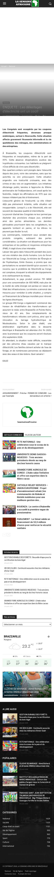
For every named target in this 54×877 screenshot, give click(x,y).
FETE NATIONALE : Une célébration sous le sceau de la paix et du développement (32, 444)
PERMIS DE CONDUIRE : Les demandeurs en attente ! (39, 394)
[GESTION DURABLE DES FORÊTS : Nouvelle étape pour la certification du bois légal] (10, 718)
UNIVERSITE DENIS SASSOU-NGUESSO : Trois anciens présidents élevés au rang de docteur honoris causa (26, 591)
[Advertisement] (27, 35)
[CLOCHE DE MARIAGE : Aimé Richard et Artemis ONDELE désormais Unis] (10, 767)
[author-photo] (27, 418)
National (12, 66)
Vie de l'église (9, 685)
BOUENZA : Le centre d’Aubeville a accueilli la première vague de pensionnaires (33, 509)
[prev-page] (4, 534)
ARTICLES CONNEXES (13, 435)
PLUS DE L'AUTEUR (33, 435)
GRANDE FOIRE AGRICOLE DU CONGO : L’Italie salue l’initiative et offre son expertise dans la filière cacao (26, 602)
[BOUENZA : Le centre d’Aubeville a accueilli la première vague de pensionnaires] (9, 509)
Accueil (4, 66)
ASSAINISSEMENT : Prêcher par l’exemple (15, 394)
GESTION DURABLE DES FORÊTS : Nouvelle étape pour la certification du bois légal (27, 558)
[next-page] (8, 534)
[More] (39, 121)
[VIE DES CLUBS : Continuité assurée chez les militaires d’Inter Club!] (10, 732)
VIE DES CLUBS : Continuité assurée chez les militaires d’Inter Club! (27, 569)
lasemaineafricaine (12, 115)
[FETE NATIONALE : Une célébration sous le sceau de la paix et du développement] (9, 444)
